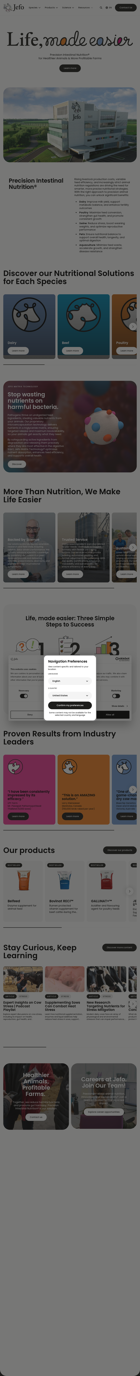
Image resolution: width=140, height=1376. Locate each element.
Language (53, 674)
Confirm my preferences (70, 705)
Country (52, 688)
